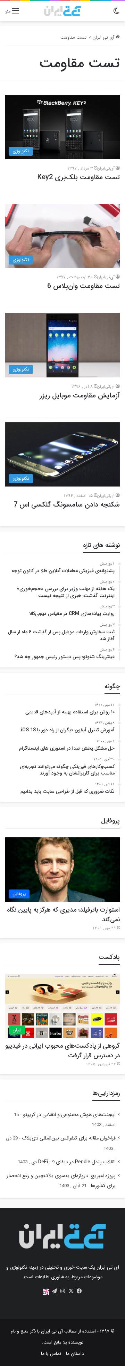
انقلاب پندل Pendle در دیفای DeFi (77, 1162)
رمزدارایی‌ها (106, 1093)
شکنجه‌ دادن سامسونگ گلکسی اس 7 (67, 504)
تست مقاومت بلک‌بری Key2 (79, 177)
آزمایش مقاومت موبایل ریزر (80, 395)
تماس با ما (51, 1353)
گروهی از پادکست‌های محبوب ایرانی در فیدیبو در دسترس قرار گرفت (62, 1050)
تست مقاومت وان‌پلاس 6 (83, 286)
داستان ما (75, 1353)
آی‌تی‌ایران (106, 168)
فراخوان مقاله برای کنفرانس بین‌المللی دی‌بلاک (69, 1138)
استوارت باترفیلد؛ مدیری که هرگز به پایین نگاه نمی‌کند (63, 914)
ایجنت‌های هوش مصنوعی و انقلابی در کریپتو (69, 1115)
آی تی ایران (104, 37)
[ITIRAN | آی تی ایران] (62, 11)
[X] (71, 1291)
